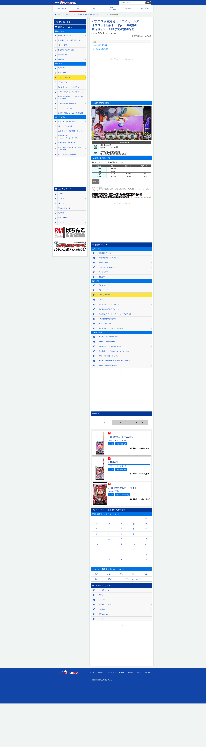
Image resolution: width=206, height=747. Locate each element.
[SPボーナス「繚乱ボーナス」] (94, 356)
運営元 (92, 672)
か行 (109, 574)
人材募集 (147, 672)
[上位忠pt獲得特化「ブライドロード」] (94, 309)
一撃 (59, 14)
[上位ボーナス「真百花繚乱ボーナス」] (94, 346)
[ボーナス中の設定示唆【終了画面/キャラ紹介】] (94, 361)
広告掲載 (130, 672)
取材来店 (128, 8)
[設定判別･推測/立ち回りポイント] (94, 258)
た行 (134, 574)
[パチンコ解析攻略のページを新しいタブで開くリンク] (94, 600)
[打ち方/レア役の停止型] (94, 267)
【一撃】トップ (61, 8)
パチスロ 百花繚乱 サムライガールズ (89, 14)
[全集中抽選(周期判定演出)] (94, 319)
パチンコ (94, 8)
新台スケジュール (111, 8)
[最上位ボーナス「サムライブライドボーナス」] (94, 351)
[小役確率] (94, 277)
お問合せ (139, 672)
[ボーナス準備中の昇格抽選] (94, 365)
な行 (146, 574)
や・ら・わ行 (134, 579)
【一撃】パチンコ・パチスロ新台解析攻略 (65, 2)
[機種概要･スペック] (94, 253)
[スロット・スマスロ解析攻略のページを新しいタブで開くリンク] (94, 595)
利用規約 (121, 672)
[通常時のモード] (94, 285)
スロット (78, 8)
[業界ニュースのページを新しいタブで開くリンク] (94, 614)
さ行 (121, 574)
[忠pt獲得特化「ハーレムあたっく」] (94, 304)
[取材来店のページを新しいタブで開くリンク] (94, 609)
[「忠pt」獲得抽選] (94, 295)
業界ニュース (145, 8)
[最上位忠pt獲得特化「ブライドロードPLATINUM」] (94, 314)
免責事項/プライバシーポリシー (106, 672)
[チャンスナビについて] (94, 323)
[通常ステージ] (94, 290)
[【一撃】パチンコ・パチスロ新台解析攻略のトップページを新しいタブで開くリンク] (94, 590)
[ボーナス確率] (94, 262)
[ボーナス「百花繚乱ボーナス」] (94, 337)
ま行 (109, 579)
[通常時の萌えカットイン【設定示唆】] (94, 328)
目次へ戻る (96, 181)
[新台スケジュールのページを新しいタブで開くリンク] (94, 604)
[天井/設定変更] (94, 272)
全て (104, 422)
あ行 (97, 574)
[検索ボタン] (148, 2)
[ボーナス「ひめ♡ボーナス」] (94, 341)
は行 (97, 579)
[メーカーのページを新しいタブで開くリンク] (94, 619)
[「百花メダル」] (94, 299)
